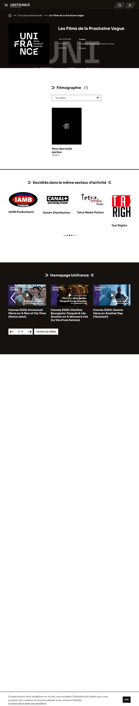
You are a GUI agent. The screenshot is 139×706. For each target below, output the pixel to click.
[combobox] (76, 98)
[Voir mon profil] (130, 5)
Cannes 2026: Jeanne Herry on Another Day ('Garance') (108, 313)
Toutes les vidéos (46, 331)
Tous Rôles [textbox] (60, 97)
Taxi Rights (119, 225)
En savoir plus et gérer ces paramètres (27, 703)
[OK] (127, 699)
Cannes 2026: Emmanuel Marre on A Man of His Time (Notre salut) (27, 313)
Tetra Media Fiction (90, 212)
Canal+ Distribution (56, 212)
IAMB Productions (21, 212)
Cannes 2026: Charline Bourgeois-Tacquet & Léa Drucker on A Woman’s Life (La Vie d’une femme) (69, 315)
